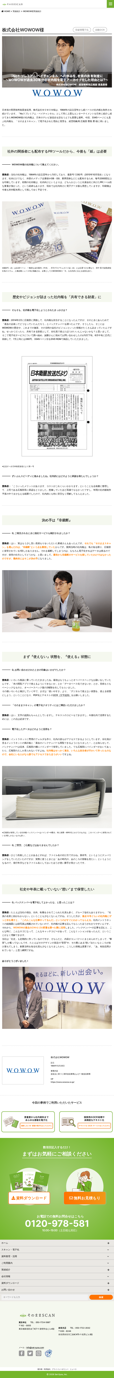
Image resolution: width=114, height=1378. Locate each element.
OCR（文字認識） (62, 695)
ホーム (4, 1242)
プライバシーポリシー (60, 1369)
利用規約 (47, 1369)
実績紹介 (5, 1269)
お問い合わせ (8, 1289)
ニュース (73, 1369)
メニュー (110, 4)
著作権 (39, 1369)
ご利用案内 (7, 1263)
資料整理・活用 (9, 1256)
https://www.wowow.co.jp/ (62, 1082)
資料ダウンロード (10, 1283)
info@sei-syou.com (35, 1347)
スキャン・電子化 (10, 1249)
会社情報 (5, 1276)
